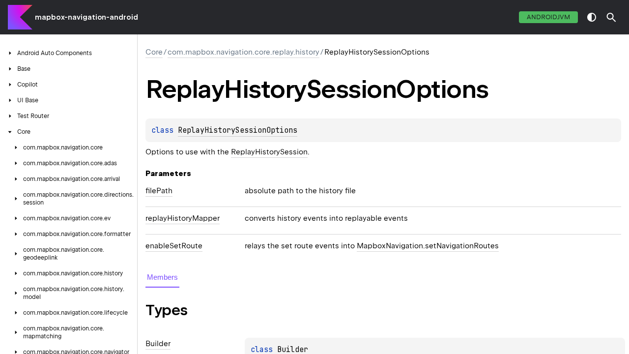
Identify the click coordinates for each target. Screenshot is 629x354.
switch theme (591, 17)
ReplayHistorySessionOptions (237, 130)
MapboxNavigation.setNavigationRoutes (428, 245)
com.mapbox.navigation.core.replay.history (243, 52)
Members (162, 277)
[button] (611, 17)
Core (154, 52)
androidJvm (548, 17)
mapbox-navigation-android (86, 17)
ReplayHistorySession (269, 152)
